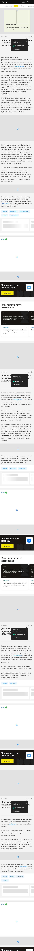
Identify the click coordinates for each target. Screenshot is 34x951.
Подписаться (7, 253)
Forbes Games (10, 6)
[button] (32, 2)
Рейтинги (23, 6)
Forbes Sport (6, 287)
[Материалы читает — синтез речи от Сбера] (26, 36)
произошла (23, 826)
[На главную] (4, 2)
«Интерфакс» (17, 359)
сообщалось (5, 164)
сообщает (12, 784)
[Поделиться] (29, 36)
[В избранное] (32, 36)
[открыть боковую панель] (27, 2)
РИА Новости (19, 66)
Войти (23, 2)
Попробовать (16, 49)
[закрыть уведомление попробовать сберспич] (26, 41)
